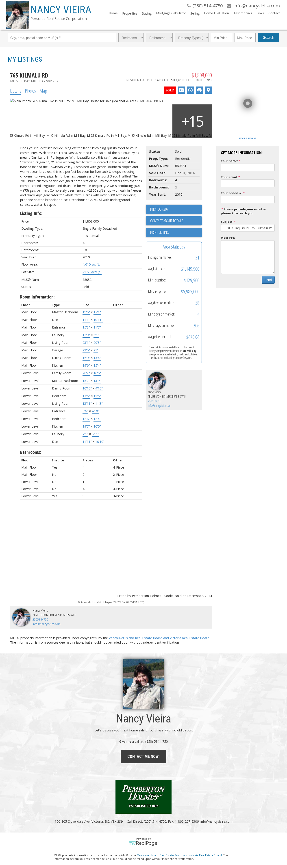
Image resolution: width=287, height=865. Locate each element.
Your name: (229, 161)
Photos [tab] (30, 90)
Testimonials (242, 13)
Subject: (227, 222)
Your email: (229, 177)
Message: (228, 238)
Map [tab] (43, 90)
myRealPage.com (143, 843)
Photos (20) (159, 209)
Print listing (159, 232)
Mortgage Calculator (171, 13)
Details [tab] (15, 90)
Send (268, 280)
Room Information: (37, 297)
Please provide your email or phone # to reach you (243, 211)
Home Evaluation (216, 13)
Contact (274, 13)
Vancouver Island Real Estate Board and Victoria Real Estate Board (159, 638)
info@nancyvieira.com (159, 405)
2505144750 (154, 401)
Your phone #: (231, 193)
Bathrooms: (30, 452)
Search (268, 37)
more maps (248, 138)
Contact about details (166, 220)
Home (113, 13)
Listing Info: (31, 213)
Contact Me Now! (143, 756)
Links (260, 13)
